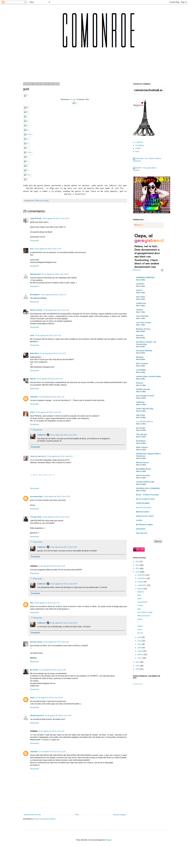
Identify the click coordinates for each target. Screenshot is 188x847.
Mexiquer (140, 357)
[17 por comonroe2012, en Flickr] (26, 147)
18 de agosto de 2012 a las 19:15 (55, 274)
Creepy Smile (35, 517)
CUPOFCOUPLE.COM (145, 482)
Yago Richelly (35, 218)
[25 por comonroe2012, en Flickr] (26, 112)
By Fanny (34, 670)
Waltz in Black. (142, 447)
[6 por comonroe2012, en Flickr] (25, 166)
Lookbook (139, 142)
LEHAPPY (140, 284)
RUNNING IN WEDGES (145, 278)
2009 (138, 669)
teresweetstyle (36, 496)
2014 (138, 565)
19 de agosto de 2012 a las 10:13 (56, 496)
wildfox (140, 626)
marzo (140, 651)
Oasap (73, 99)
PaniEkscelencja (143, 389)
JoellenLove (141, 303)
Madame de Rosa (143, 329)
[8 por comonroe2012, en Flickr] (25, 156)
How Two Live (141, 533)
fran (31, 249)
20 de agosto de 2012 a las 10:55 (63, 584)
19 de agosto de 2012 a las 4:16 (48, 335)
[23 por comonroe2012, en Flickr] (26, 121)
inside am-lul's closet (145, 516)
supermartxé (142, 602)
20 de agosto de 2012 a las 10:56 (63, 547)
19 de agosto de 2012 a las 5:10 (49, 379)
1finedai (139, 310)
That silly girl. (141, 434)
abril (140, 648)
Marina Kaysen (142, 463)
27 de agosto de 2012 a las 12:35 (52, 752)
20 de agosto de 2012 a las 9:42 (56, 642)
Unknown (34, 397)
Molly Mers (34, 353)
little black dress (143, 616)
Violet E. (139, 290)
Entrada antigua (119, 815)
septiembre (142, 585)
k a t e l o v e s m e (143, 507)
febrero (141, 655)
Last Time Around (143, 323)
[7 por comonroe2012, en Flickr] (25, 95)
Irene (32, 335)
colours (140, 605)
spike (139, 599)
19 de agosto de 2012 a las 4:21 (53, 353)
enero (140, 658)
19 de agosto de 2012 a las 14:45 (51, 566)
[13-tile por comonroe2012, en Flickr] (27, 152)
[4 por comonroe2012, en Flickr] (25, 170)
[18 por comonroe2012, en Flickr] (26, 143)
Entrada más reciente (32, 815)
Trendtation (139, 145)
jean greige (140, 428)
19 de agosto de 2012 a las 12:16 (55, 517)
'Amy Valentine (142, 316)
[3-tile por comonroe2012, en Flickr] (27, 174)
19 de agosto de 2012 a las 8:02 (48, 412)
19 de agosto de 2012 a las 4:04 (56, 310)
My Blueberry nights (144, 525)
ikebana (140, 592)
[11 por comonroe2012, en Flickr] (26, 161)
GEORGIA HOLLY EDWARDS (148, 488)
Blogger (108, 840)
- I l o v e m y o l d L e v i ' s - (42, 475)
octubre (141, 582)
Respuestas (37, 430)
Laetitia (139, 520)
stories (140, 619)
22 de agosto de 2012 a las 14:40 (49, 698)
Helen (32, 698)
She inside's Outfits (144, 612)
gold (139, 609)
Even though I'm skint (145, 396)
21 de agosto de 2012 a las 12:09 (52, 670)
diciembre (142, 575)
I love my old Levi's (38, 456)
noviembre (142, 578)
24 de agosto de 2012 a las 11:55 (58, 716)
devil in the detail (143, 475)
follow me (137, 270)
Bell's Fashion (142, 364)
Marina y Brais (36, 310)
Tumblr (138, 148)
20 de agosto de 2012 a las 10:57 (63, 435)
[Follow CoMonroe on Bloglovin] (144, 135)
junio (140, 641)
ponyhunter (141, 529)
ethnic (139, 630)
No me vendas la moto (145, 499)
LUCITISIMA (141, 370)
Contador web (137, 684)
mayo (140, 644)
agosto (140, 589)
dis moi (140, 633)
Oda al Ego (140, 415)
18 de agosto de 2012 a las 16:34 (55, 218)
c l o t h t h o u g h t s (144, 421)
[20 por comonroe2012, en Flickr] (26, 129)
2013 (138, 569)
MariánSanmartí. (37, 716)
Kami (32, 412)
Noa (31, 603)
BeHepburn (35, 295)
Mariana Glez (35, 274)
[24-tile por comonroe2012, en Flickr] (27, 134)
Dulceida (139, 335)
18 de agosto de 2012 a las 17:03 (47, 249)
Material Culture (142, 512)
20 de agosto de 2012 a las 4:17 (47, 603)
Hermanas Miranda (144, 351)
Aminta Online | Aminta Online (148, 376)
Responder (34, 241)
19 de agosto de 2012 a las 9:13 (60, 456)
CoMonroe (41, 435)
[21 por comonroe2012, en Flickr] (26, 125)
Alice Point (140, 297)
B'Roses (139, 383)
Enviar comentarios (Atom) (45, 819)
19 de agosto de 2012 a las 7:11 (51, 397)
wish (139, 595)
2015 (138, 562)
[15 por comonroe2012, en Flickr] (75, 103)
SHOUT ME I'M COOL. (145, 409)
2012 (138, 572)
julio (139, 637)
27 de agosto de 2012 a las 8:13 (51, 731)
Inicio (77, 815)
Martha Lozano (36, 642)
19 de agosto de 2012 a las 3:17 (53, 295)
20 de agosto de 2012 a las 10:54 (63, 623)
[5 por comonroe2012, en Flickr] (25, 116)
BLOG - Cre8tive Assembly (147, 495)
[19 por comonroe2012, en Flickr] (26, 138)
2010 (138, 666)
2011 (138, 662)
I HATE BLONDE (143, 503)
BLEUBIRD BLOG (143, 469)
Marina (33, 379)
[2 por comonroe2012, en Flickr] (25, 179)
